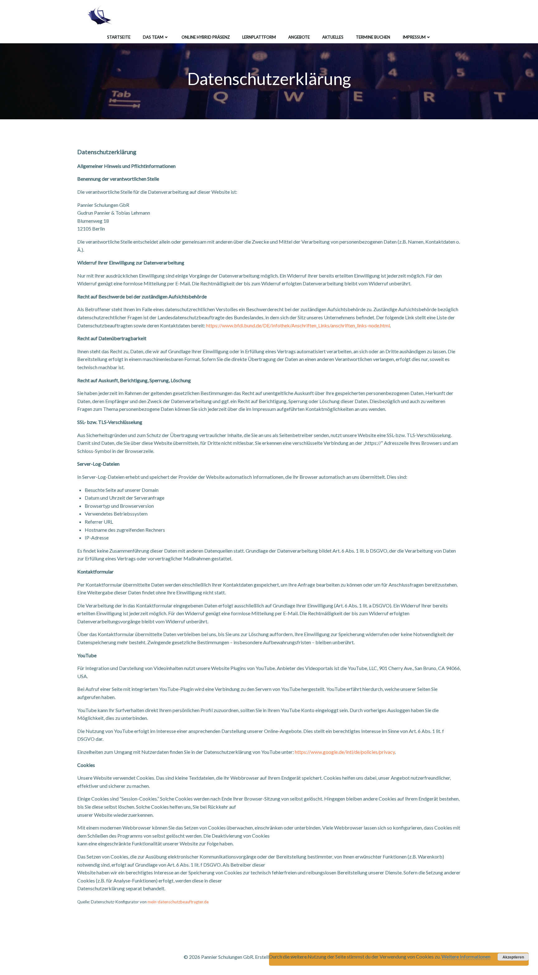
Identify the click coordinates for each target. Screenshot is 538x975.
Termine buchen (373, 37)
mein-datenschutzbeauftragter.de (178, 901)
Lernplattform (259, 37)
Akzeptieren (513, 957)
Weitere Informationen (465, 956)
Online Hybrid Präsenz (206, 37)
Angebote (299, 37)
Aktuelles (332, 37)
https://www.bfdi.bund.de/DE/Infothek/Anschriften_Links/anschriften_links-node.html (298, 325)
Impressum (414, 37)
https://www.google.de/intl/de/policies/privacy (345, 752)
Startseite (118, 37)
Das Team (153, 37)
